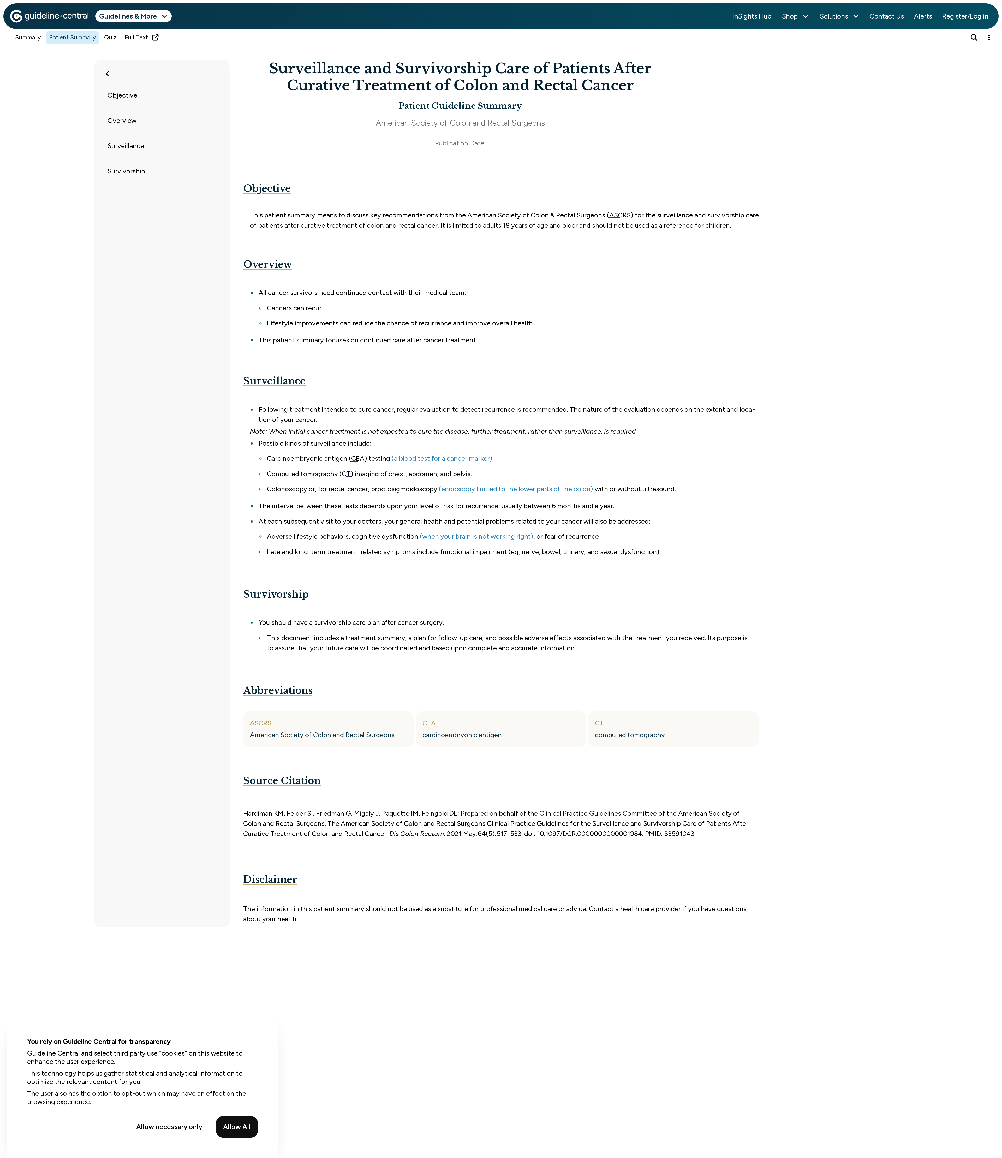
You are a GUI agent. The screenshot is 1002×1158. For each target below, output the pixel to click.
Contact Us (887, 16)
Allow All (237, 1127)
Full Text (136, 37)
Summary (28, 37)
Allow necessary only (169, 1127)
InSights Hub (751, 16)
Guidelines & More (128, 16)
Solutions (834, 16)
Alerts (923, 16)
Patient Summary (72, 37)
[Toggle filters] (107, 74)
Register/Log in (965, 16)
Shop (790, 16)
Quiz (110, 37)
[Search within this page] (974, 38)
